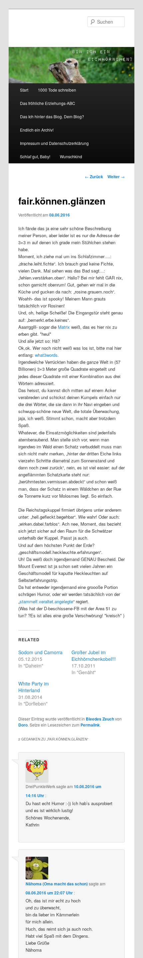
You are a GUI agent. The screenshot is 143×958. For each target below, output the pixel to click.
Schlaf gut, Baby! (35, 156)
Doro (23, 725)
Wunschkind (71, 156)
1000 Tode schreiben (57, 90)
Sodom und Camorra (40, 652)
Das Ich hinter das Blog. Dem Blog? (52, 116)
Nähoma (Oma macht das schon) (57, 884)
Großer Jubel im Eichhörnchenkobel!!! (94, 655)
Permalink (90, 725)
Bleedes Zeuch (100, 719)
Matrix (64, 327)
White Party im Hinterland (33, 687)
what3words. (47, 355)
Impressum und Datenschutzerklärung (54, 143)
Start (24, 90)
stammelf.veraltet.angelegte (46, 601)
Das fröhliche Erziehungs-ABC (47, 103)
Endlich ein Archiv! (37, 130)
